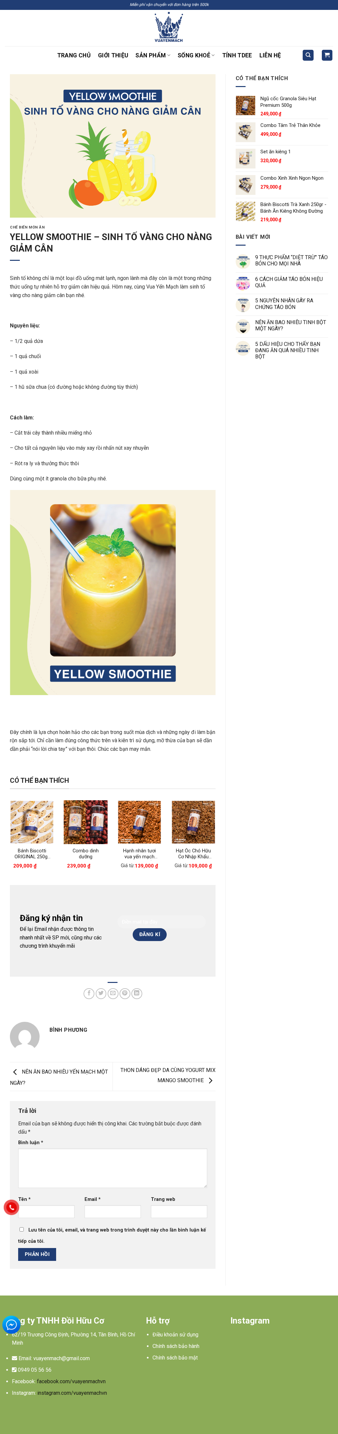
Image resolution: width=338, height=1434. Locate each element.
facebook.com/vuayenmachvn (71, 1381)
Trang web (163, 1199)
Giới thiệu (113, 55)
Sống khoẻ (194, 55)
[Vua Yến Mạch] (169, 28)
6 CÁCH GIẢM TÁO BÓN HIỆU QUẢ (289, 282)
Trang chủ (74, 55)
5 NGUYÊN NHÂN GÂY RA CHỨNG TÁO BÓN (284, 303)
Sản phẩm (150, 55)
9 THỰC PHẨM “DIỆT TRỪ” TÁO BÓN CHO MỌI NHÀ (291, 260)
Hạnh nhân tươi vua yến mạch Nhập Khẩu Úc (139, 854)
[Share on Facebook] (89, 993)
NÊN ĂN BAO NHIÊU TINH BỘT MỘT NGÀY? (290, 325)
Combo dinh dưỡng (86, 854)
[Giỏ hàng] (327, 55)
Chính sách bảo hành (175, 1346)
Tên (24, 1199)
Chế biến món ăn (27, 227)
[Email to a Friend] (113, 993)
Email (92, 1199)
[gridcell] (70, 1338)
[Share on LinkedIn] (136, 993)
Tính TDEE (237, 55)
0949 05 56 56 (34, 1370)
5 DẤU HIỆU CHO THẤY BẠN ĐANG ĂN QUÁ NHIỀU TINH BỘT (287, 350)
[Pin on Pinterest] (124, 993)
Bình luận (30, 1142)
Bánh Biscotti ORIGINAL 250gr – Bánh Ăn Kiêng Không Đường (32, 854)
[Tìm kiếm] (308, 55)
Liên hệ (270, 55)
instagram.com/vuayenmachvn (72, 1393)
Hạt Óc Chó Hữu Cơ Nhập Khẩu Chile (193, 854)
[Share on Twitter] (101, 993)
